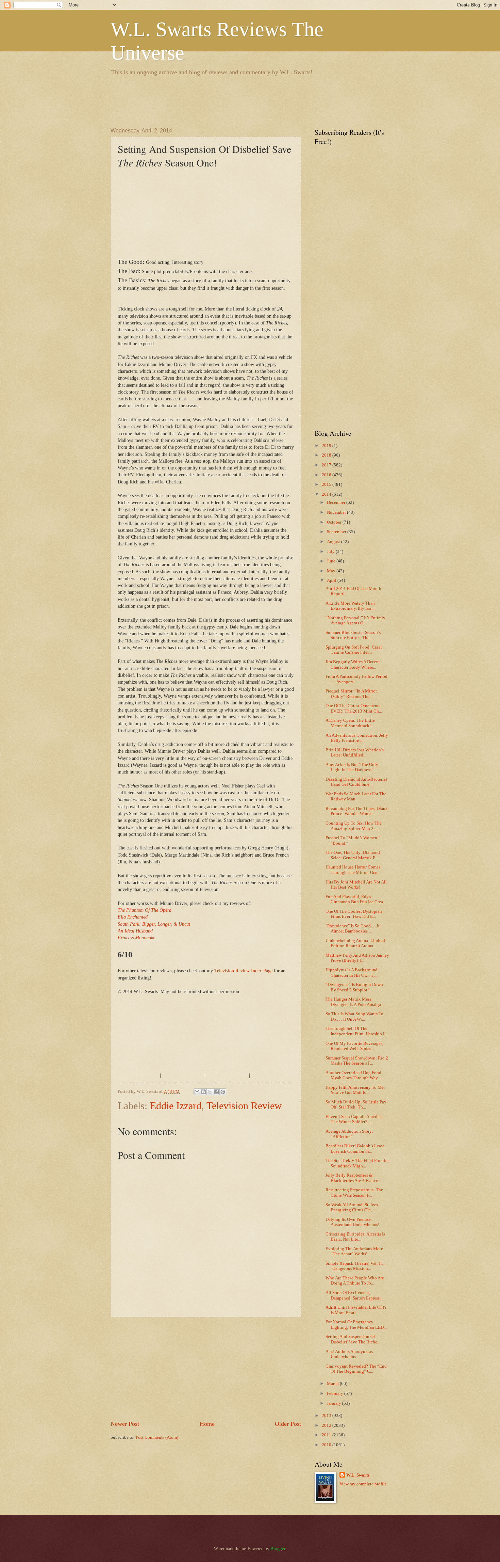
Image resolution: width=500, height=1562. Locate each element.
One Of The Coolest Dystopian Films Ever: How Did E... (354, 914)
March (333, 1383)
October (335, 522)
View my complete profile (363, 1484)
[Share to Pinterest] (222, 1091)
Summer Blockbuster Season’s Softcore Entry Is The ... (353, 635)
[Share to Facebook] (216, 1091)
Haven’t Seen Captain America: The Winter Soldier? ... (354, 1119)
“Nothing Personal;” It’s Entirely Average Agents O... (355, 620)
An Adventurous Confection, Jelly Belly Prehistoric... (357, 738)
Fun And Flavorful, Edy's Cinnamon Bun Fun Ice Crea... (356, 899)
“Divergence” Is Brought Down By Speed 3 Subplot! (354, 987)
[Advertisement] (234, 100)
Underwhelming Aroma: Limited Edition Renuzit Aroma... (355, 943)
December (336, 502)
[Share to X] (209, 1091)
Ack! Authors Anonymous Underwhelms (349, 1354)
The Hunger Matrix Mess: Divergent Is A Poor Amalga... (355, 1002)
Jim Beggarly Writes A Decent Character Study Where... (353, 664)
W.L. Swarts (357, 1475)
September (337, 531)
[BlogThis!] (203, 1091)
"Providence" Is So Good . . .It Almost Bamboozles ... (353, 929)
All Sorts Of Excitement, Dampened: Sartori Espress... (354, 1295)
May (331, 571)
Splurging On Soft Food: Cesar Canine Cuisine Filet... (354, 650)
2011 (327, 1435)
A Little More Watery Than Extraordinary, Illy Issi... (350, 606)
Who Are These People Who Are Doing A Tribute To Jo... (355, 1281)
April (332, 580)
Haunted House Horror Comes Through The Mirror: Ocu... (353, 870)
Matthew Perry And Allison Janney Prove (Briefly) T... (357, 958)
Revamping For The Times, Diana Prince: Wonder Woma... (356, 811)
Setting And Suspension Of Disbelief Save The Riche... (353, 1339)
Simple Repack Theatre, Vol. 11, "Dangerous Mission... (355, 1266)
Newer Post (125, 1423)
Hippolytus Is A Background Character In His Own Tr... (352, 972)
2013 (327, 1415)
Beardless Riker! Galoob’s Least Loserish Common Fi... (355, 1148)
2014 (327, 494)
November (337, 512)
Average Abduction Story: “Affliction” (349, 1134)
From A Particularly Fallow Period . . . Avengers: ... (356, 679)
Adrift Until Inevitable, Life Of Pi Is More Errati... (356, 1310)
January (334, 1403)
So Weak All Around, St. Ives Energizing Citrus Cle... (352, 1207)
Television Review (244, 1105)
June (331, 561)
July (331, 551)
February (335, 1393)
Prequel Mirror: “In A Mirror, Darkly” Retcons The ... (352, 694)
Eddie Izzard (175, 1105)
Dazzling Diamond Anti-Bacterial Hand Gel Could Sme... (356, 782)
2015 (327, 484)
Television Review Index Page (243, 970)
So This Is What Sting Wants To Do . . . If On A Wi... (354, 1016)
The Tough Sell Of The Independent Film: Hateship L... (357, 1031)
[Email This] (197, 1091)
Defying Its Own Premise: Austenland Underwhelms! (352, 1222)
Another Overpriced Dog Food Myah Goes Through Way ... (354, 1075)
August (334, 541)
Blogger (277, 1548)
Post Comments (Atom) (157, 1437)
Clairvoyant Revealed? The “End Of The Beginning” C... (356, 1369)
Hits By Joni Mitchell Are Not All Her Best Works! (356, 885)
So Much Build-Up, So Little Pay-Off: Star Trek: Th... (357, 1105)
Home (207, 1423)
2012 (327, 1425)
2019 (327, 445)
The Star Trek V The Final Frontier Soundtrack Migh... (357, 1163)
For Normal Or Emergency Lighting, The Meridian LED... (356, 1324)
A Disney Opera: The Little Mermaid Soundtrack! (350, 723)
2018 (327, 455)
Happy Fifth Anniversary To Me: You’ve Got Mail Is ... (355, 1090)
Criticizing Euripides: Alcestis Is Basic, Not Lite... (355, 1237)
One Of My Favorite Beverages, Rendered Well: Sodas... (354, 1046)
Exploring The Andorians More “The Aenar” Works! (354, 1251)
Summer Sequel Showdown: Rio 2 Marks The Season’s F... (357, 1061)
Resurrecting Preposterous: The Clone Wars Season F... (354, 1192)
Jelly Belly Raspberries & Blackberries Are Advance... (353, 1178)
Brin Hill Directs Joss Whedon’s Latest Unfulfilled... (355, 753)
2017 (327, 465)
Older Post (288, 1423)
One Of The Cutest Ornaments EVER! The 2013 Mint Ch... (354, 708)
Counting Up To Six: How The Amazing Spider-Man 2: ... (354, 826)
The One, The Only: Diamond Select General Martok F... (353, 855)
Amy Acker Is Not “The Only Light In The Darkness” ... (352, 767)
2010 (327, 1445)
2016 (327, 475)
